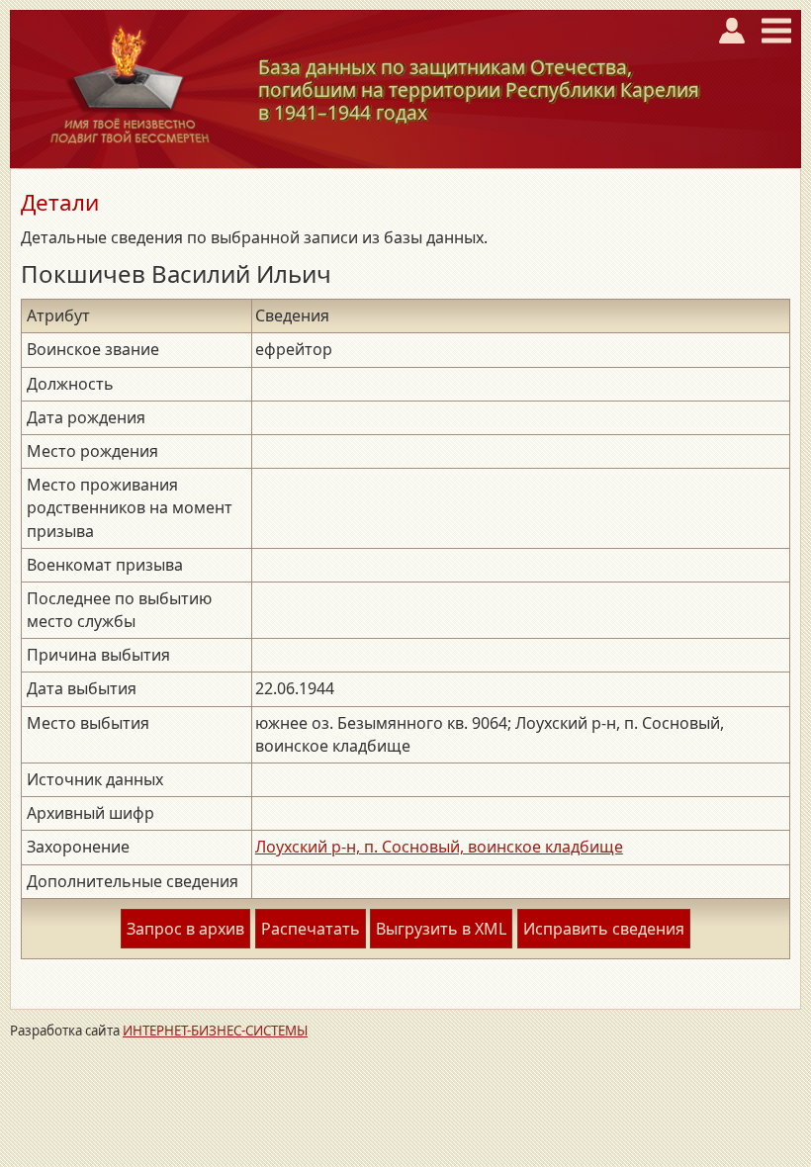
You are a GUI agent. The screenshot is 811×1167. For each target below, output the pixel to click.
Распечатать (310, 929)
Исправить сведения (603, 929)
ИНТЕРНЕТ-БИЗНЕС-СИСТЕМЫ (215, 1030)
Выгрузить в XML (441, 929)
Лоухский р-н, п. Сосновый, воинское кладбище (439, 846)
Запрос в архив (185, 929)
